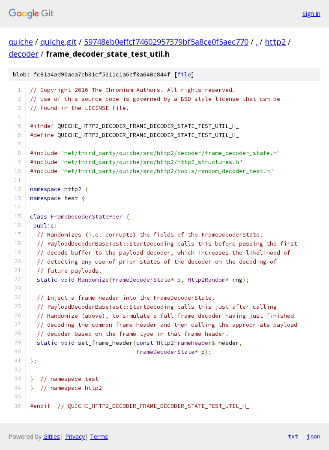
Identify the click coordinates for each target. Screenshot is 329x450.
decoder (24, 54)
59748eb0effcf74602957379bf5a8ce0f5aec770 (166, 41)
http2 (275, 41)
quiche (21, 41)
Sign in (311, 13)
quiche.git (58, 41)
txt (293, 436)
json (313, 436)
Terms (99, 436)
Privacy (75, 436)
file (184, 74)
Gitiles (51, 436)
